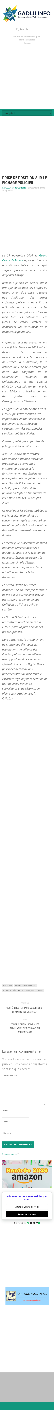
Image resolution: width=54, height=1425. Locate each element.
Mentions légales (27, 39)
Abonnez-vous (27, 1214)
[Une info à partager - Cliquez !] (27, 1296)
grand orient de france (25, 985)
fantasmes (8, 985)
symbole (39, 990)
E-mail (6, 1121)
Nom (5, 1110)
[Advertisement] (27, 77)
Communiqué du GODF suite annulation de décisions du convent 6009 (25, 1028)
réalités (16, 990)
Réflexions (20, 187)
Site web (6, 1133)
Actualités (8, 187)
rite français (28, 990)
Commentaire (9, 1075)
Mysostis (7, 990)
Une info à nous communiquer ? (27, 36)
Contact (27, 43)
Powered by (20, 1223)
